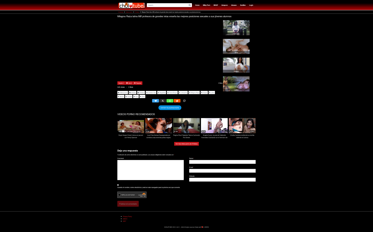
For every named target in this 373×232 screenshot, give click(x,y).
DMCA (125, 219)
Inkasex (234, 5)
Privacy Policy (127, 216)
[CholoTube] (131, 5)
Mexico (121, 96)
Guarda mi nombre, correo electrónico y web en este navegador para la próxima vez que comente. (148, 187)
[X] (162, 100)
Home (197, 5)
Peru (136, 96)
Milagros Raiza (194, 92)
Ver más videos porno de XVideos (186, 144)
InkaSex (133, 92)
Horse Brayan (173, 92)
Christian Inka (152, 92)
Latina (212, 92)
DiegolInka (162, 92)
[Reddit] (177, 100)
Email (191, 167)
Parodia (129, 96)
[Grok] (184, 100)
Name (191, 158)
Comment (120, 158)
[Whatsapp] (169, 100)
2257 (124, 221)
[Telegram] (155, 100)
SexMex (243, 5)
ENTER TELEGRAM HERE (170, 108)
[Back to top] (367, 225)
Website (192, 176)
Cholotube (120, 12)
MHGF (216, 5)
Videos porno (129, 12)
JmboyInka (184, 92)
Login (251, 5)
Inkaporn (224, 5)
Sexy (143, 96)
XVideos (137, 12)
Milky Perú (206, 5)
